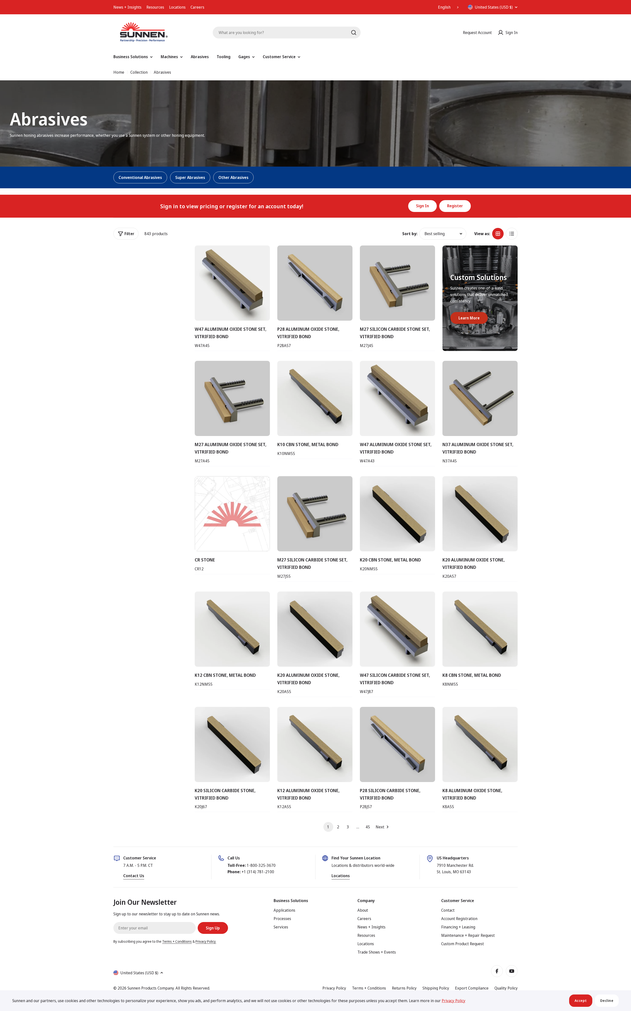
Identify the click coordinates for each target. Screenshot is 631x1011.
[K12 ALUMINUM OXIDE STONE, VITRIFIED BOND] (314, 744)
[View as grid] (498, 234)
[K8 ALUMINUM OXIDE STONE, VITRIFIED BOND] (480, 744)
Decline (606, 1000)
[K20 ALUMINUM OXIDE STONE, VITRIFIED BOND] (480, 513)
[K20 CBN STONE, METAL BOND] (397, 513)
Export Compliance (472, 988)
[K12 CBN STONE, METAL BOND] (232, 629)
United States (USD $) (494, 7)
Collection (139, 72)
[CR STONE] (232, 513)
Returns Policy (404, 988)
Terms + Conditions (177, 941)
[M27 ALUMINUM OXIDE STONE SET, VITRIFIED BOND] (232, 398)
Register (455, 206)
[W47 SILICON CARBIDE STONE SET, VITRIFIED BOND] (397, 629)
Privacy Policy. (205, 941)
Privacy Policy (334, 988)
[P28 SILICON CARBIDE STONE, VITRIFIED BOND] (397, 744)
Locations (177, 7)
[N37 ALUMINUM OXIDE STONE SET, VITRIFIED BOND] (480, 398)
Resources (155, 7)
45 (368, 827)
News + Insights (127, 7)
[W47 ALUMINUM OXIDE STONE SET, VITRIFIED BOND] (232, 283)
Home (118, 72)
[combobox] (449, 7)
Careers (197, 7)
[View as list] (512, 234)
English (444, 7)
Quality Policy (506, 988)
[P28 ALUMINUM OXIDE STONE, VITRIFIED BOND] (314, 283)
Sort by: (409, 233)
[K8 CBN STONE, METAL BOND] (480, 629)
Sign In (422, 206)
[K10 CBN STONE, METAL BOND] (314, 398)
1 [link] (328, 827)
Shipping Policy (435, 988)
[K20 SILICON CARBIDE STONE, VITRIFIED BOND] (232, 744)
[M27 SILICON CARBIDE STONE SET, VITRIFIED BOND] (397, 283)
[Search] (354, 32)
